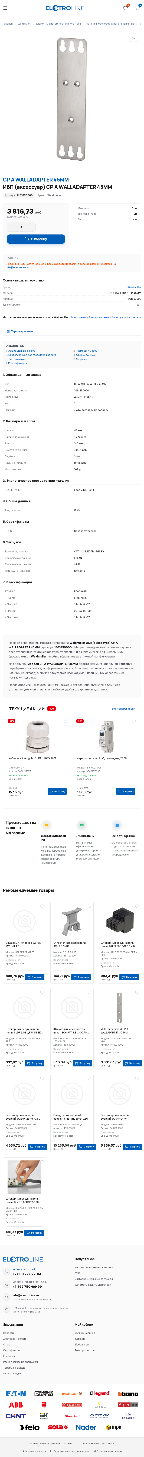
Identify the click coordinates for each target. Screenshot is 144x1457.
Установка (135, 317)
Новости (8, 1332)
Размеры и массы (86, 350)
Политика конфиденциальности (71, 1451)
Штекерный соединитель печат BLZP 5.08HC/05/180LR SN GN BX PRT (24, 1200)
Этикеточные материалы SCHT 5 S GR (69, 944)
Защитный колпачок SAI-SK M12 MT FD (23, 944)
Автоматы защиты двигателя (93, 1284)
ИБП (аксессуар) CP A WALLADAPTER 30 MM (114, 1031)
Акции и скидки (12, 1373)
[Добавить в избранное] (133, 37)
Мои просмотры (85, 1350)
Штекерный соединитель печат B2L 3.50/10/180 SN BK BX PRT (118, 944)
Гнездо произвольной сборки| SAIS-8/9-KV (115, 1117)
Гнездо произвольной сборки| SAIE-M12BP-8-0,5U (70, 1117)
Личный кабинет (85, 1332)
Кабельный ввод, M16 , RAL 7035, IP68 (33, 758)
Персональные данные (110, 1451)
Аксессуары (119, 317)
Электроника (78, 317)
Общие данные (85, 354)
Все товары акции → (125, 708)
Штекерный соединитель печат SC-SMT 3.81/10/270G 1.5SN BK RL (71, 1031)
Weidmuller (24, 23)
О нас (6, 1344)
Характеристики (22, 331)
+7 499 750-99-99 (27, 1286)
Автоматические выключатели (94, 1267)
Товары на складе (14, 1367)
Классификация (17, 363)
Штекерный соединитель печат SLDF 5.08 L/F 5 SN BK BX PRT (23, 1031)
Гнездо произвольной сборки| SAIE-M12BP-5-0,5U (23, 1117)
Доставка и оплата (15, 1338)
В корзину (39, 239)
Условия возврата (35, 1451)
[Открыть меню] (5, 8)
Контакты (9, 1356)
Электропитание (99, 317)
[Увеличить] (31, 227)
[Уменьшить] (10, 227)
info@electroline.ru (18, 267)
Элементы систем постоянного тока (58, 23)
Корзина (80, 1338)
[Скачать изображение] (9, 36)
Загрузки (81, 359)
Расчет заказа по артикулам (20, 1361)
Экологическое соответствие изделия (32, 354)
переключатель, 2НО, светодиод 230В (102, 758)
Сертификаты (16, 359)
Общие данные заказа (21, 350)
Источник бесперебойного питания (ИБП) (111, 23)
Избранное (82, 1344)
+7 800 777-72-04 (27, 1274)
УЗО (77, 1273)
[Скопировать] (6, 1271)
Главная (8, 23)
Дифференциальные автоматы (94, 1278)
